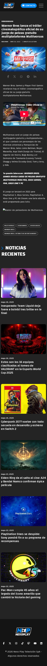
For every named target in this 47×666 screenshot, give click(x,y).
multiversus (9, 225)
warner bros (9, 229)
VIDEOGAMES (22, 225)
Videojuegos (7, 21)
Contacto (30, 5)
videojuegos (35, 225)
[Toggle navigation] (41, 5)
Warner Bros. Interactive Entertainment (20, 233)
